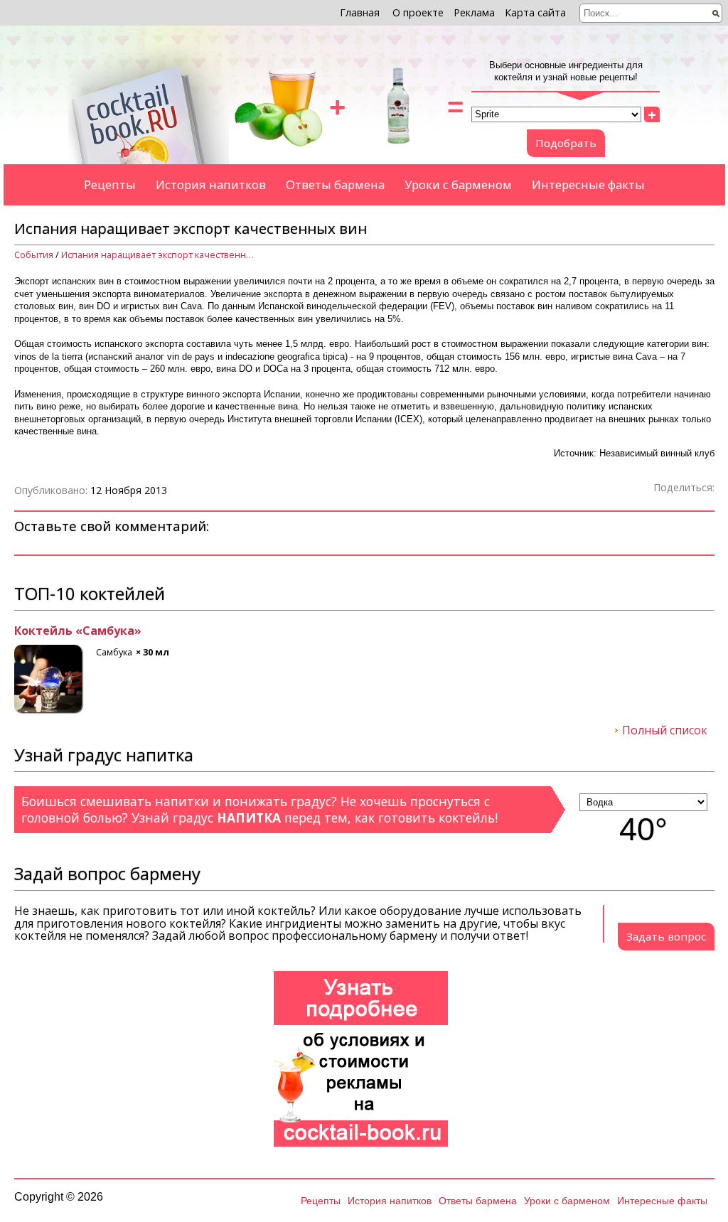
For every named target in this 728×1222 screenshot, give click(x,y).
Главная (360, 12)
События (33, 255)
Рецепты (110, 184)
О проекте (418, 12)
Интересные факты (588, 184)
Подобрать (565, 143)
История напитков (211, 184)
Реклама (474, 12)
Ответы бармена (335, 184)
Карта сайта (535, 12)
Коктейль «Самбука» (77, 631)
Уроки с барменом (458, 184)
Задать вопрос (666, 936)
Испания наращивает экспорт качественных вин (160, 255)
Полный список (664, 730)
